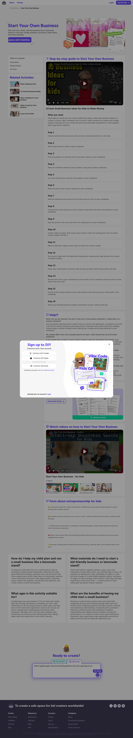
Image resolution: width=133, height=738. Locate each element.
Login (49, 394)
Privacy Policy (50, 370)
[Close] (109, 344)
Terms (42, 370)
